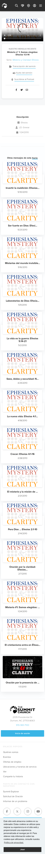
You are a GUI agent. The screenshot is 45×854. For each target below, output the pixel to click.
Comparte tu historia (13, 776)
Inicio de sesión (22, 733)
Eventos (7, 757)
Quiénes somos (10, 752)
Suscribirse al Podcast (24, 79)
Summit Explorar (11, 791)
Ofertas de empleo (12, 761)
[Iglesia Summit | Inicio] (4, 5)
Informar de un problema (15, 801)
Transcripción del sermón (24, 66)
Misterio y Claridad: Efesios (26, 59)
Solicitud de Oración (13, 796)
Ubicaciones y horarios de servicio (19, 766)
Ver (4, 771)
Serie (35, 158)
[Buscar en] (16, 5)
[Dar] (22, 5)
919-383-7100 (22, 725)
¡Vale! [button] (22, 850)
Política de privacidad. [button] (14, 843)
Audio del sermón (24, 72)
